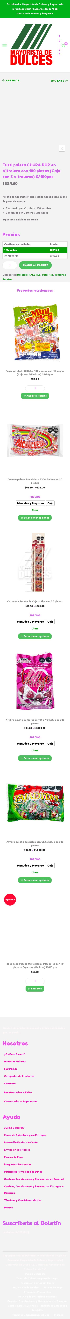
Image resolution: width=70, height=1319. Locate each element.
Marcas (8, 1207)
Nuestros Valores (15, 1061)
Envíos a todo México (17, 1149)
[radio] (30, 503)
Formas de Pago (13, 1157)
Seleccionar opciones (36, 517)
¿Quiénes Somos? (14, 1054)
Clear (35, 510)
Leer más (36, 988)
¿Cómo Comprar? (14, 1127)
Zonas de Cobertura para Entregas (25, 1135)
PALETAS (34, 274)
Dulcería (22, 274)
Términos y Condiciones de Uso (22, 1200)
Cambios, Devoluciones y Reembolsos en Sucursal (34, 1179)
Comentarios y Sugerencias (20, 1101)
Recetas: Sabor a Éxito (18, 1092)
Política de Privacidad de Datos (23, 1171)
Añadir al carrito (35, 265)
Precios (35, 496)
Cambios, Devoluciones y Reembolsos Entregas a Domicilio (33, 1189)
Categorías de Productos (19, 1076)
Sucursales (10, 1068)
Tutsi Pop (47, 274)
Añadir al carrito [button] (36, 395)
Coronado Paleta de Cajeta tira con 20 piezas (35, 601)
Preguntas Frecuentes (17, 1164)
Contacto (10, 1083)
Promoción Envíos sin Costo (21, 1142)
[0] (63, 45)
